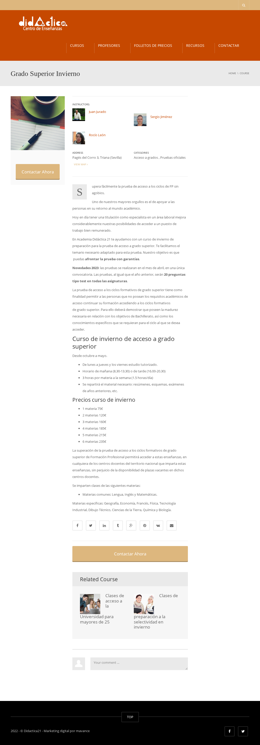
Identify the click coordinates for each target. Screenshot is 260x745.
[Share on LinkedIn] (104, 525)
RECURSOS (195, 45)
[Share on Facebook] (77, 525)
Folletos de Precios (153, 45)
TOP (130, 717)
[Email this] (172, 525)
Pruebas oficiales (173, 157)
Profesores (109, 45)
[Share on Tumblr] (118, 525)
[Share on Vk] (158, 525)
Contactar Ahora (38, 172)
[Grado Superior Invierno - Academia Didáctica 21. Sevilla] (41, 23)
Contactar (228, 45)
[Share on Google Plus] (131, 525)
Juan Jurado (97, 111)
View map (79, 164)
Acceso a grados (146, 157)
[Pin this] (145, 525)
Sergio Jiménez (161, 116)
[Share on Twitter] (91, 525)
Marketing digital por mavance (67, 731)
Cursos (77, 45)
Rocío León (97, 135)
